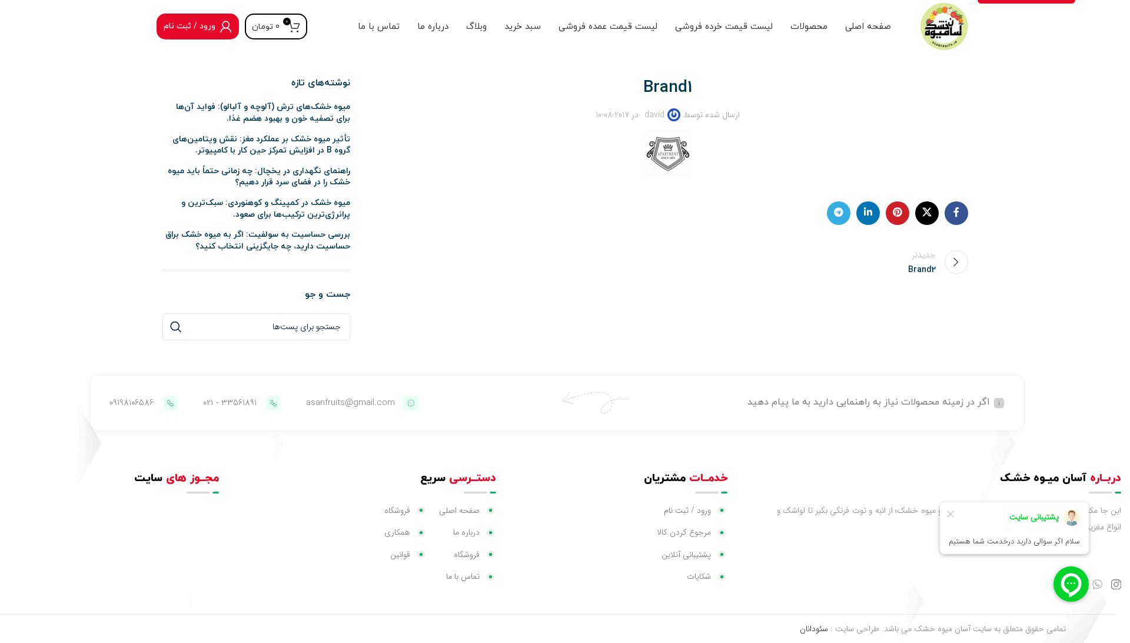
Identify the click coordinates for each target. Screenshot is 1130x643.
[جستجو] (176, 326)
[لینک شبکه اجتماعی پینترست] (897, 213)
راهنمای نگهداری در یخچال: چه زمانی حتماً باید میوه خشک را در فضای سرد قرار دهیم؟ (259, 176)
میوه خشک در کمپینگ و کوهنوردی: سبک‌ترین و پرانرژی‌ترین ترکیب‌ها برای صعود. (265, 208)
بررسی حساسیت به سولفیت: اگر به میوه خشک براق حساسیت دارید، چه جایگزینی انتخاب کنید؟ (257, 240)
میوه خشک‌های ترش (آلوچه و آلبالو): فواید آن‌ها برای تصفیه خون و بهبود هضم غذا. (263, 112)
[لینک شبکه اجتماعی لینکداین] (868, 213)
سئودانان (814, 628)
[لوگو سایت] (944, 25)
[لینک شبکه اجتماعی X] (927, 213)
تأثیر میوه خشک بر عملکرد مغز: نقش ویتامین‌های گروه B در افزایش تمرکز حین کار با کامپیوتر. (261, 145)
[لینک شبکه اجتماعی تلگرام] (838, 213)
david (654, 114)
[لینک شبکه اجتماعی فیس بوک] (956, 213)
